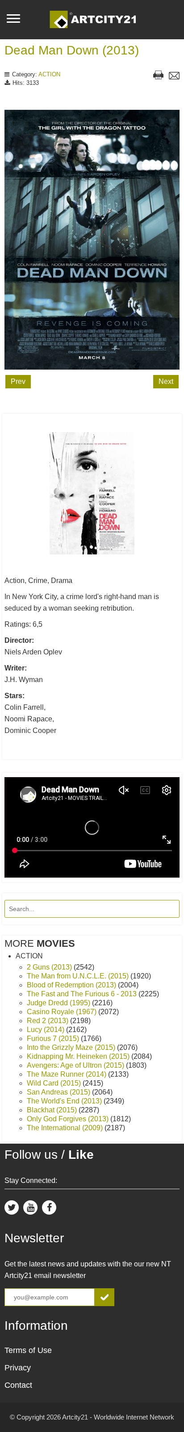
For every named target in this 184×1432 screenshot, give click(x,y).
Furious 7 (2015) (54, 1038)
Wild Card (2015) (55, 1083)
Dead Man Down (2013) (71, 50)
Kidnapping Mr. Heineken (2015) (79, 1056)
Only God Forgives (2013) (68, 1119)
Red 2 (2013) (48, 1020)
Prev (18, 381)
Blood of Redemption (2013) (72, 985)
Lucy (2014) (46, 1029)
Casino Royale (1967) (62, 1012)
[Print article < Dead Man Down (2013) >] (158, 76)
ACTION (49, 74)
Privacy (17, 1367)
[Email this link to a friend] (174, 77)
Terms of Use (28, 1350)
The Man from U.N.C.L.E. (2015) (78, 976)
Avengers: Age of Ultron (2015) (76, 1065)
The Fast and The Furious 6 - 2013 (82, 994)
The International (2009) (66, 1128)
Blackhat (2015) (53, 1110)
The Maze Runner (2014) (67, 1074)
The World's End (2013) (65, 1101)
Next (166, 381)
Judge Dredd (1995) (59, 1003)
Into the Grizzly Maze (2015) (72, 1047)
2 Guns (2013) (50, 967)
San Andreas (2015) (59, 1092)
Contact (18, 1385)
